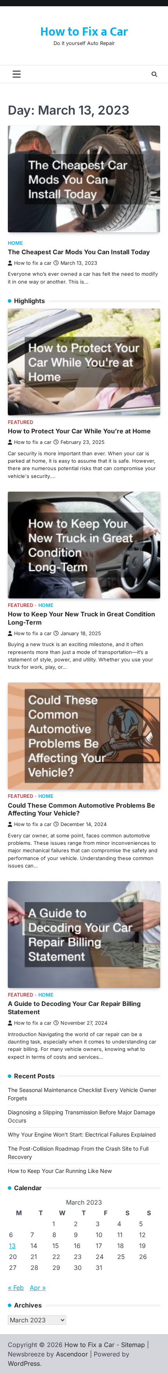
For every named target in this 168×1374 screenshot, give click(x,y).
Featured (20, 422)
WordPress (24, 1363)
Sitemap (133, 1345)
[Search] (154, 74)
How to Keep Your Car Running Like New (60, 1170)
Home (15, 243)
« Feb (16, 1287)
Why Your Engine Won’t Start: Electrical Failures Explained (82, 1134)
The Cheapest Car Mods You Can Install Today (79, 252)
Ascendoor (72, 1354)
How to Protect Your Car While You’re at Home (79, 431)
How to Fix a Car (84, 32)
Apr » (38, 1287)
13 (12, 1246)
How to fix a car (33, 263)
